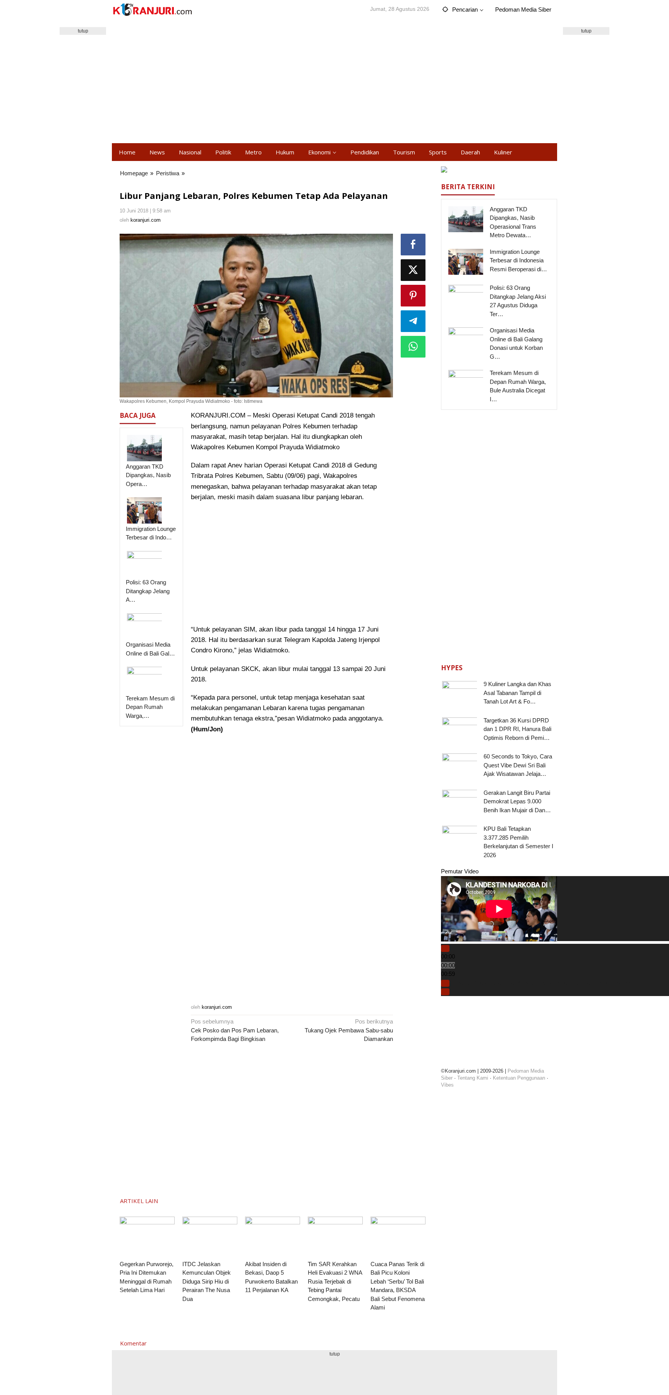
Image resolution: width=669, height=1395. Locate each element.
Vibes (447, 1085)
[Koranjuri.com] (152, 10)
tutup (83, 31)
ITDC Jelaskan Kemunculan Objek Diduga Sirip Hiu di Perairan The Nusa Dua (206, 1281)
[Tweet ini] (413, 270)
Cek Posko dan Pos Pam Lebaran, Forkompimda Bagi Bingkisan (235, 1030)
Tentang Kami (472, 1078)
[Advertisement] (334, 81)
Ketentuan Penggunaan (519, 1078)
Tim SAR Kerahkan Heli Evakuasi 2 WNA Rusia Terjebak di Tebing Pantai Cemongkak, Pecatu (335, 1281)
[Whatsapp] (413, 347)
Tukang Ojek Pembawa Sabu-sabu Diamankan (349, 1030)
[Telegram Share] (413, 321)
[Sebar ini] (413, 244)
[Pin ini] (413, 295)
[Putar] (445, 948)
